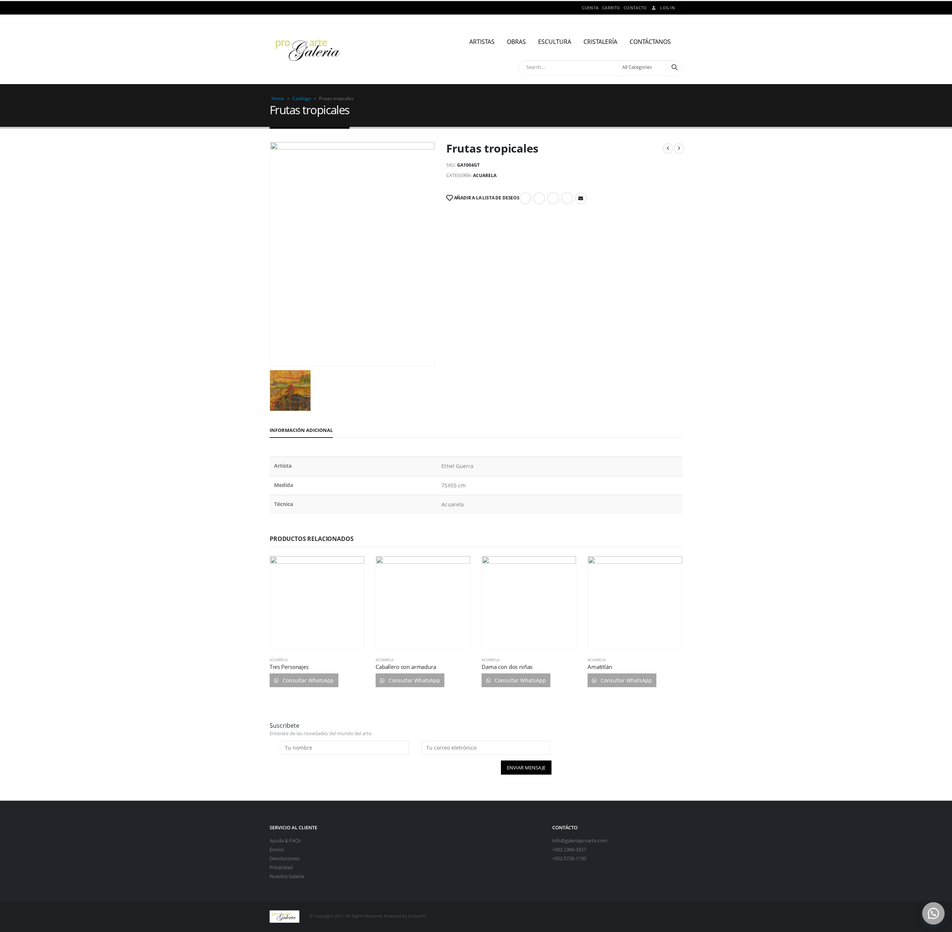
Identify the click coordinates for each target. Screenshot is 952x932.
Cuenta (590, 7)
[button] (933, 913)
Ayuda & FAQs (285, 840)
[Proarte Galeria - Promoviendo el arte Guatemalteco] (309, 49)
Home (277, 98)
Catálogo (301, 98)
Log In (667, 7)
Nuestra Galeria (287, 876)
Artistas (482, 42)
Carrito (611, 7)
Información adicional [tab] (301, 430)
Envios (277, 849)
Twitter (539, 198)
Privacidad (281, 867)
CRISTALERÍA (600, 42)
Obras (516, 42)
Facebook (525, 198)
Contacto (635, 7)
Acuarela (484, 175)
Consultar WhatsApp (307, 680)
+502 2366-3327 (569, 849)
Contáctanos (650, 42)
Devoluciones (284, 858)
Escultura (554, 42)
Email (581, 198)
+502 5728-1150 (569, 858)
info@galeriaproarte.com (579, 840)
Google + (567, 198)
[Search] (674, 67)
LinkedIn (553, 198)
